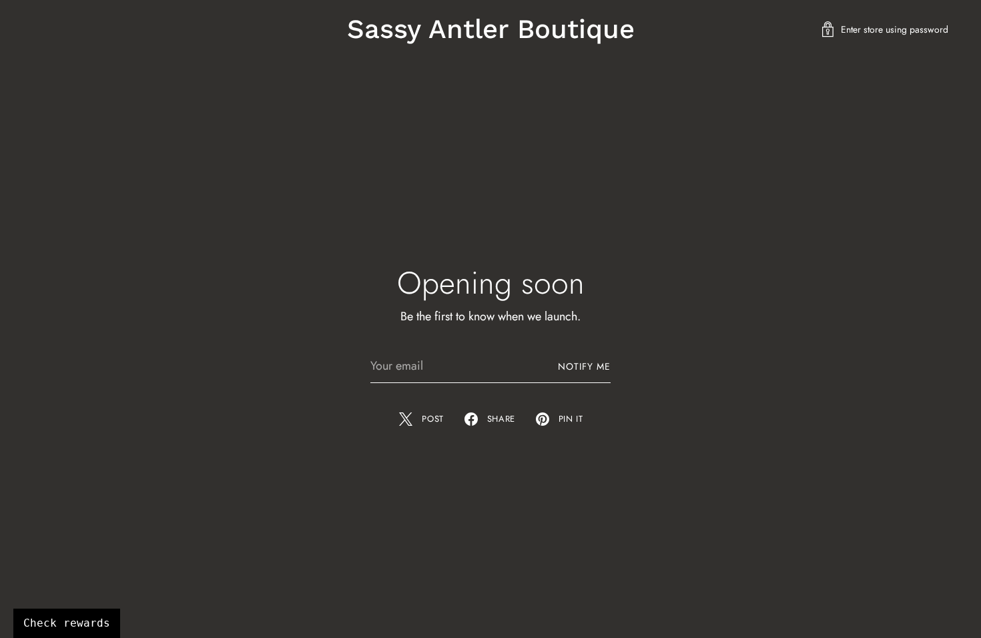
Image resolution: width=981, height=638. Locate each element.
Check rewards (66, 623)
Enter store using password (894, 29)
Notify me (584, 366)
